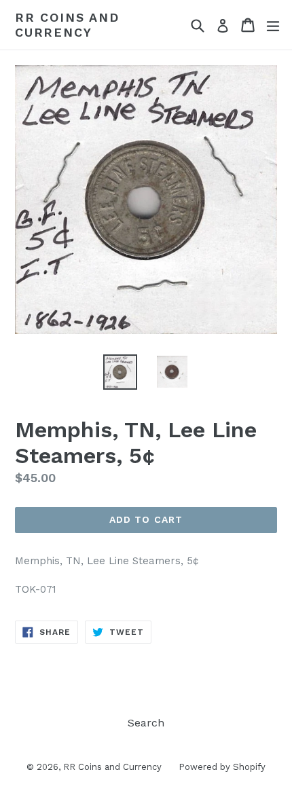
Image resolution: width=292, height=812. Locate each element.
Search (146, 722)
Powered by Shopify (222, 767)
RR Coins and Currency (67, 24)
